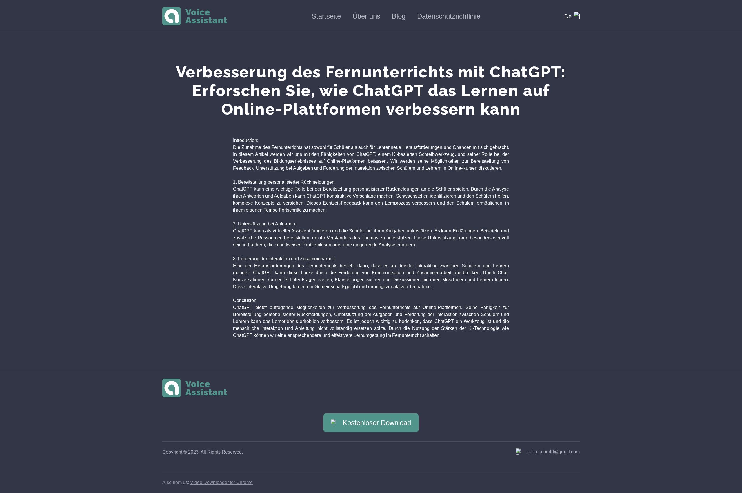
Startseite (326, 16)
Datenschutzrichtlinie (448, 16)
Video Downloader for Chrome (221, 482)
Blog (398, 16)
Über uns (366, 16)
